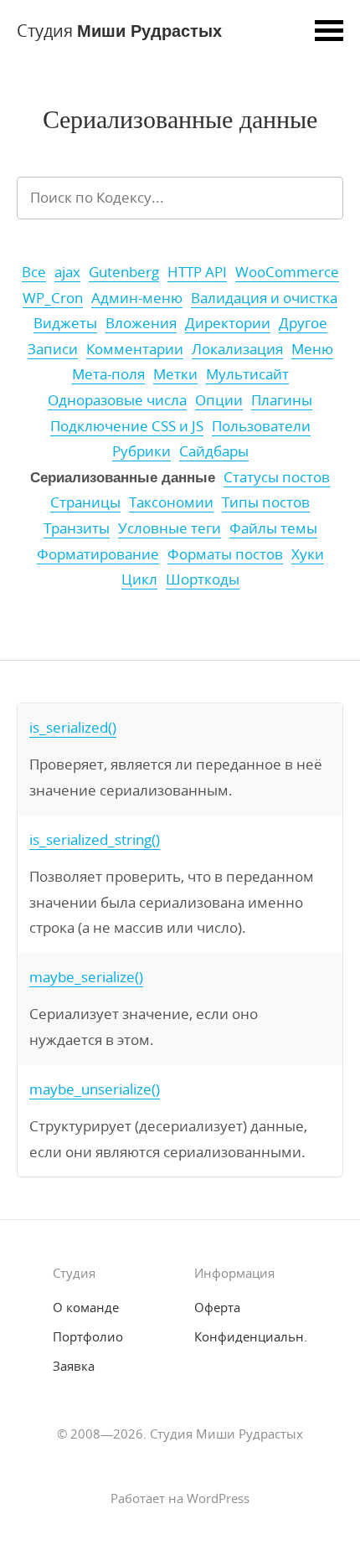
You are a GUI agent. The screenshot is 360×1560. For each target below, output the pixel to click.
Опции (219, 400)
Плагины (281, 400)
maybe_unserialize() (94, 1089)
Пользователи (261, 426)
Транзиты (77, 528)
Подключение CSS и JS (126, 426)
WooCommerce (287, 272)
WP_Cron (53, 298)
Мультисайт (247, 374)
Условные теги (169, 528)
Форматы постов (225, 554)
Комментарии (134, 349)
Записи (53, 349)
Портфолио (88, 1336)
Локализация (237, 349)
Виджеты (65, 323)
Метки (175, 374)
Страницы (85, 502)
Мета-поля (108, 374)
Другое (303, 323)
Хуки (307, 554)
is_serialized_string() (94, 839)
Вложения (141, 323)
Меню (312, 349)
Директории (227, 323)
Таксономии (171, 502)
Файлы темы (273, 528)
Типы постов (266, 502)
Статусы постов (277, 477)
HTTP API (197, 272)
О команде (86, 1307)
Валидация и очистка (264, 298)
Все (34, 272)
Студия (119, 30)
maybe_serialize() (86, 976)
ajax (67, 272)
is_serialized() (72, 727)
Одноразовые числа (117, 400)
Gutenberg (124, 272)
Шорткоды (202, 579)
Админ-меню (137, 298)
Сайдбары (214, 451)
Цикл (139, 579)
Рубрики (141, 451)
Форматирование (98, 554)
